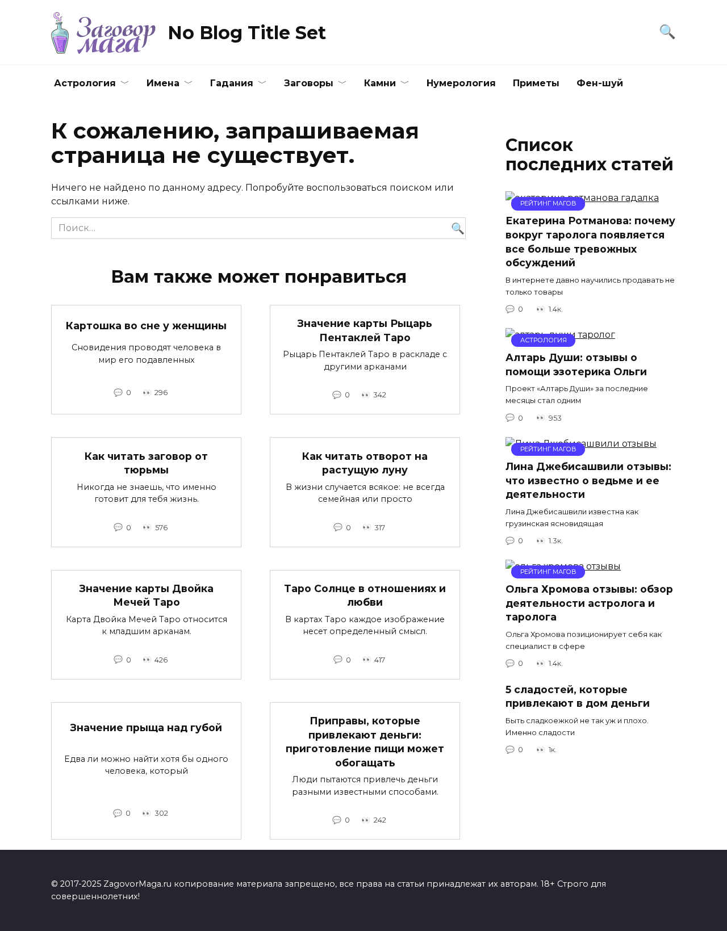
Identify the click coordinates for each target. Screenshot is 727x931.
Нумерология (461, 83)
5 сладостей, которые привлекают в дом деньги (577, 696)
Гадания (231, 83)
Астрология (85, 83)
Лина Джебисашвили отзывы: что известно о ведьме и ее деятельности (588, 480)
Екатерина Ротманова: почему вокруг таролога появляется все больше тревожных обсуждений (590, 242)
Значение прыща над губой (146, 727)
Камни (380, 83)
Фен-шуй (599, 83)
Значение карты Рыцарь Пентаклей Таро (365, 330)
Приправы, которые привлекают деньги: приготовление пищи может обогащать (365, 742)
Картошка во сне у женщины (146, 326)
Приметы (536, 83)
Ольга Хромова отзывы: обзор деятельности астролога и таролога (589, 603)
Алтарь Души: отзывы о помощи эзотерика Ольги (576, 364)
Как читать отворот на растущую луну (365, 463)
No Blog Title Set (247, 33)
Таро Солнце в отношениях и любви (365, 595)
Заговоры (308, 83)
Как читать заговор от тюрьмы (146, 463)
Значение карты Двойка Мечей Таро (147, 595)
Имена (163, 83)
